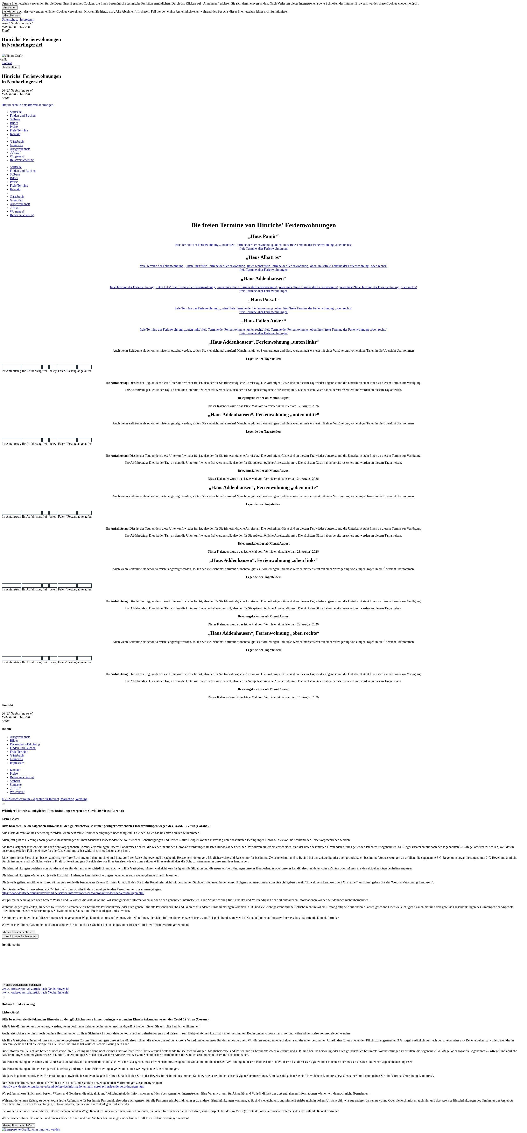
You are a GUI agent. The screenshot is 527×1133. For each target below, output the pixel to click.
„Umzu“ (15, 152)
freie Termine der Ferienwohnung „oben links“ (259, 244)
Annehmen (9, 7)
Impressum (27, 19)
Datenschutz (10, 19)
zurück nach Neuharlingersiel (50, 988)
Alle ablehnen (11, 15)
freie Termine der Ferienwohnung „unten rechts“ (232, 266)
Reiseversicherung (22, 160)
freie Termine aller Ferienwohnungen (263, 248)
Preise (14, 126)
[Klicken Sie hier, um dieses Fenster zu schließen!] (3, 803)
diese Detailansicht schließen (22, 984)
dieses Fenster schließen (18, 932)
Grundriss (16, 145)
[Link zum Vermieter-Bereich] (31, 1129)
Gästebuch (17, 141)
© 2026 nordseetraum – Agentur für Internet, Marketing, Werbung (44, 799)
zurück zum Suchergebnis (20, 936)
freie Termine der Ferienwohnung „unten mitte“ (202, 287)
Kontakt (7, 63)
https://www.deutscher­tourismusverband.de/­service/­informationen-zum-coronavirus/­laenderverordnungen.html (73, 893)
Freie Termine (19, 130)
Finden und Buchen (23, 115)
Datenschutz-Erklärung (25, 744)
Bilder (14, 123)
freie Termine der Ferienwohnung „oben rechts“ (321, 244)
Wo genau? (17, 156)
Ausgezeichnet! (20, 149)
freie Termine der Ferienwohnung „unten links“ (170, 266)
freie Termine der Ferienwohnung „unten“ (202, 244)
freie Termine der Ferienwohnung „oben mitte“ (263, 287)
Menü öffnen (10, 67)
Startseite (16, 112)
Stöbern (15, 119)
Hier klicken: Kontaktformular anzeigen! (28, 105)
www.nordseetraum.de (16, 988)
